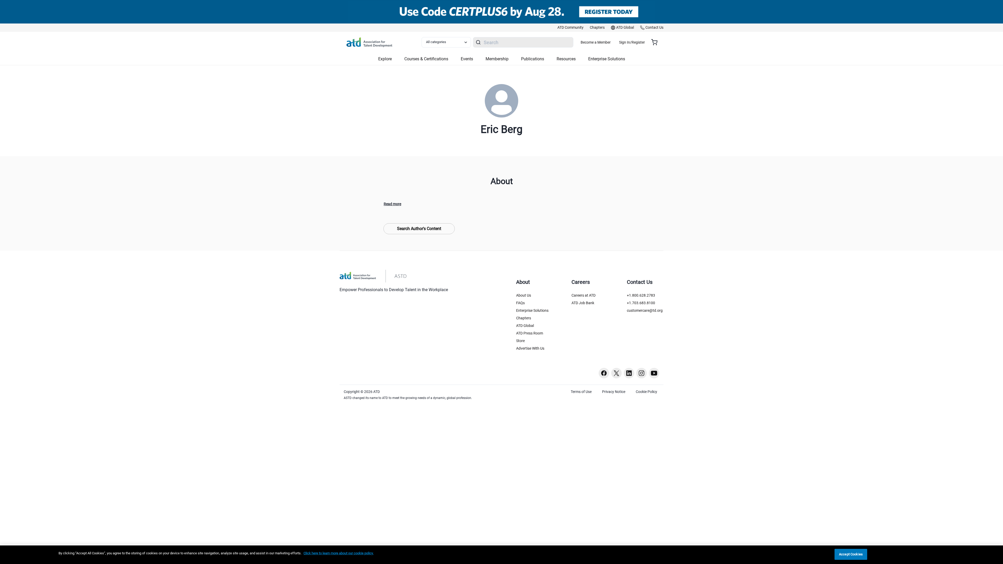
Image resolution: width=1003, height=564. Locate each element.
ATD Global (525, 326)
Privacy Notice (613, 392)
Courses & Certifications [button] (426, 58)
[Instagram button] (641, 373)
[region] (501, 554)
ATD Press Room (529, 333)
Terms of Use (581, 392)
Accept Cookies (851, 554)
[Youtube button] (654, 373)
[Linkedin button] (629, 373)
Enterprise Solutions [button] (606, 58)
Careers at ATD (584, 295)
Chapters (523, 318)
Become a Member (596, 42)
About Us (523, 295)
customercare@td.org (645, 310)
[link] (570, 28)
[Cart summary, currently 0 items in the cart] (656, 42)
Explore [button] (385, 58)
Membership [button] (497, 58)
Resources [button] (566, 58)
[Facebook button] (604, 373)
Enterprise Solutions (532, 310)
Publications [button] (532, 58)
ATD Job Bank (583, 303)
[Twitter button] (616, 373)
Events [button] (467, 58)
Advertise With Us (530, 348)
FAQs (520, 303)
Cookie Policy (646, 392)
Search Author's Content (419, 228)
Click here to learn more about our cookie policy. (339, 553)
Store (520, 341)
